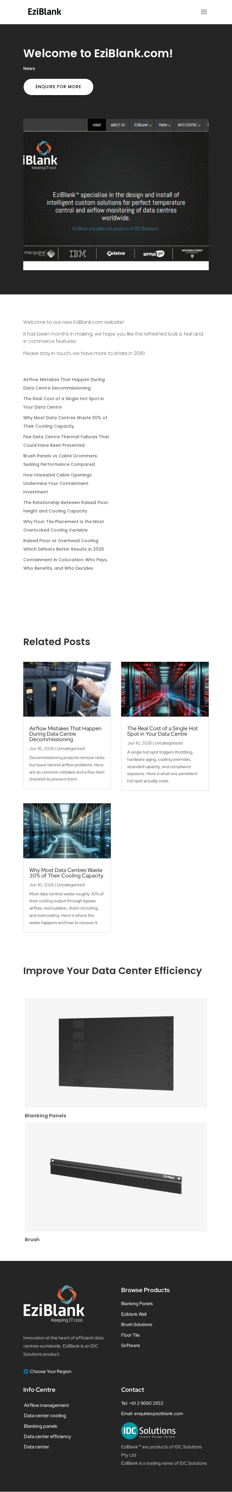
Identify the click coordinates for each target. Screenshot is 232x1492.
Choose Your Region (50, 1371)
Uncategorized (71, 748)
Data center (36, 1447)
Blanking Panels (137, 1304)
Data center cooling (45, 1415)
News (29, 68)
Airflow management (46, 1405)
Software (130, 1345)
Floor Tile (130, 1335)
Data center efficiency (47, 1436)
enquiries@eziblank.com (158, 1414)
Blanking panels (40, 1426)
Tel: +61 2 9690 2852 (142, 1403)
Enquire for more (58, 87)
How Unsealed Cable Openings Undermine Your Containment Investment (57, 483)
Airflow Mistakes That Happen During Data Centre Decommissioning (65, 734)
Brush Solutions (136, 1324)
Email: (127, 1414)
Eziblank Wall (134, 1314)
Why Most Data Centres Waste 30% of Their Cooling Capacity (66, 873)
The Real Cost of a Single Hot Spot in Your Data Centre (162, 731)
